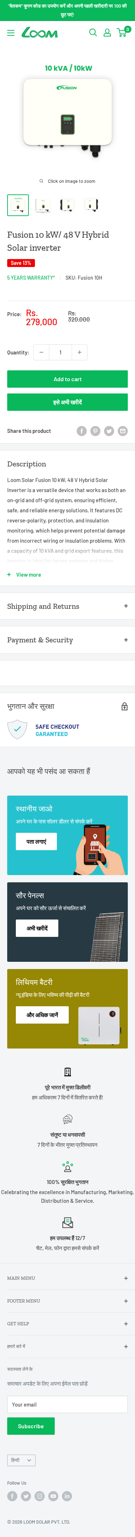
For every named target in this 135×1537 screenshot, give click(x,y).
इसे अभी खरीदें (67, 402)
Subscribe (31, 1425)
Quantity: (18, 352)
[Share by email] (123, 430)
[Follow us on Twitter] (26, 1496)
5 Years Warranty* (31, 278)
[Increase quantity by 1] (79, 352)
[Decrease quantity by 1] (41, 352)
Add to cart (68, 378)
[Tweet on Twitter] (109, 430)
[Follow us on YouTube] (53, 1496)
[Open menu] (10, 33)
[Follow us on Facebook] (12, 1496)
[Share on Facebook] (82, 430)
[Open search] (93, 32)
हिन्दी (15, 1460)
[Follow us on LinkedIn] (67, 1496)
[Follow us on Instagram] (40, 1496)
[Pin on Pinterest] (95, 430)
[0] (121, 32)
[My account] (107, 32)
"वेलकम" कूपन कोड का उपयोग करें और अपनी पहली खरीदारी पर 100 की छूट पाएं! (67, 10)
